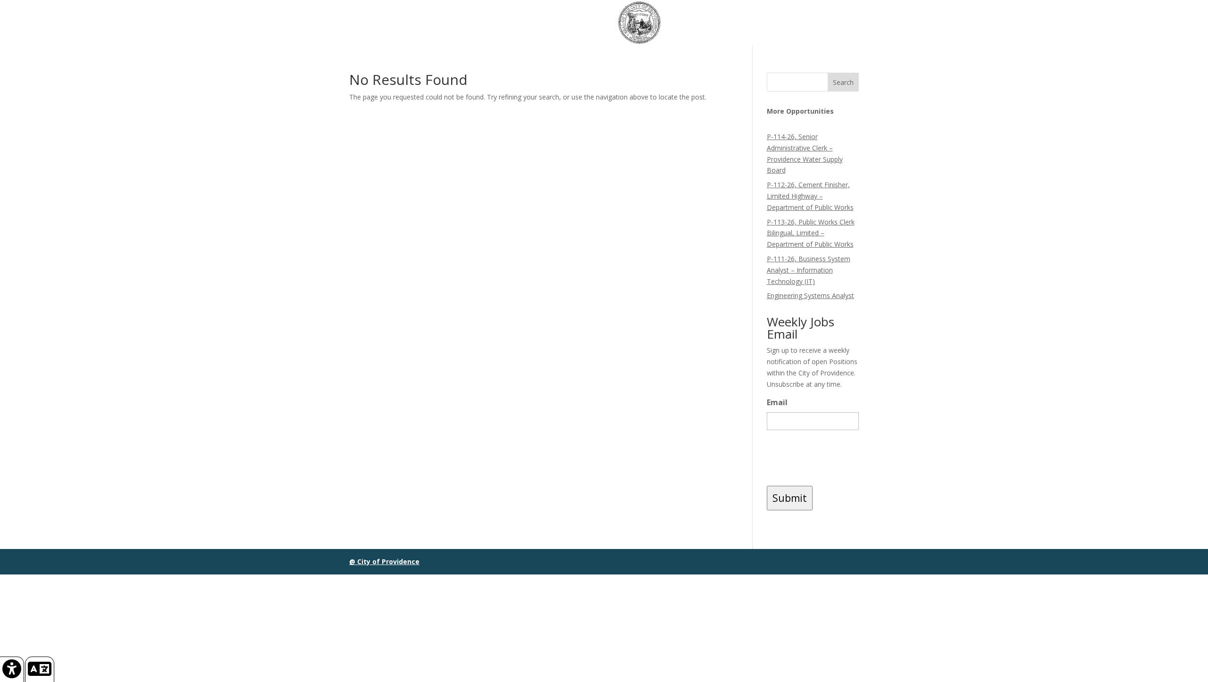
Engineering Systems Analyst (810, 295)
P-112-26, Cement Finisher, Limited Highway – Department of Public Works (810, 196)
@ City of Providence (384, 561)
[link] (12, 669)
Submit (789, 498)
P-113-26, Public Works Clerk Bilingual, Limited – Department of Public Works (811, 233)
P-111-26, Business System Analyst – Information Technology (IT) (808, 270)
